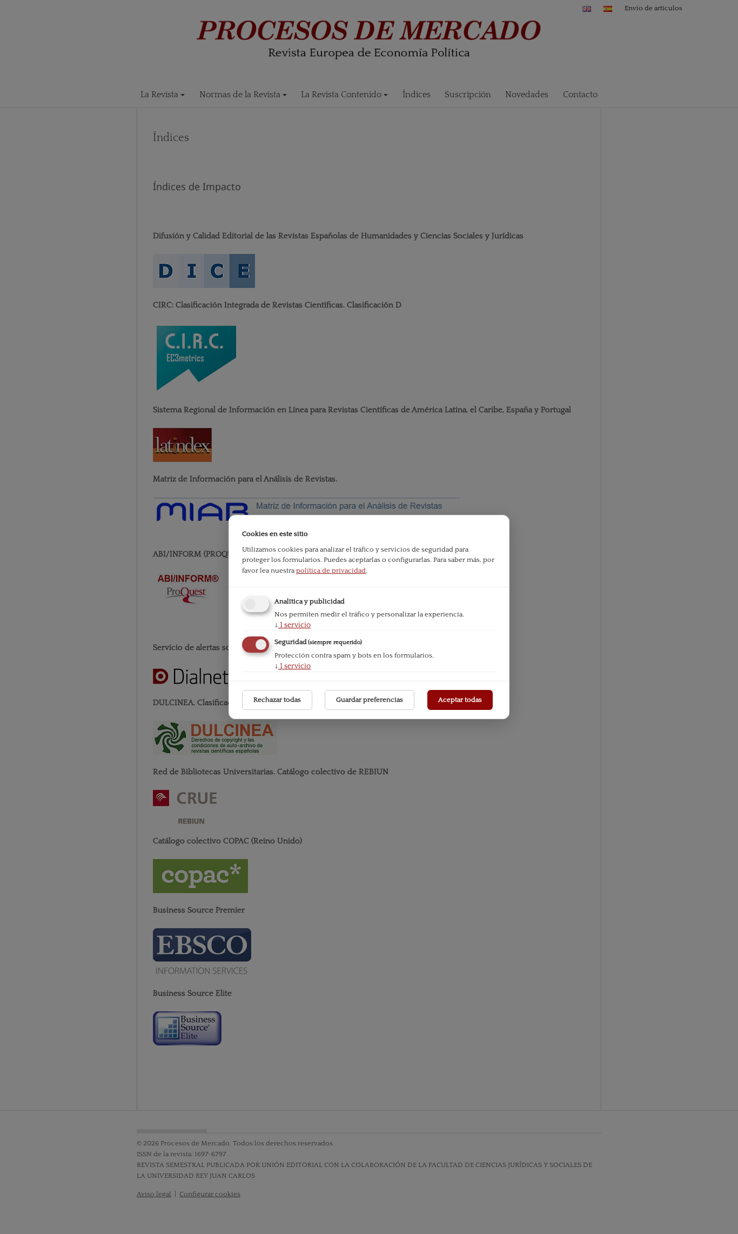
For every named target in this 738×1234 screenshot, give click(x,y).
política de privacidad (331, 570)
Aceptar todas (460, 699)
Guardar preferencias (369, 699)
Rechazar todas (277, 699)
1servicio (292, 625)
